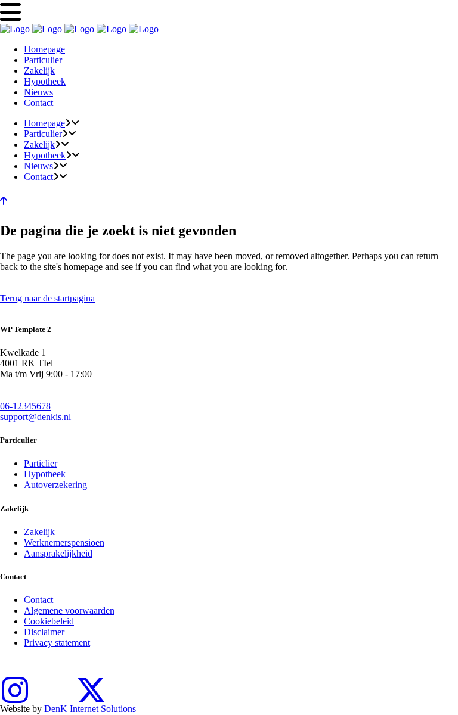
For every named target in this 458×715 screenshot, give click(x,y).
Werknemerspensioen (64, 542)
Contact (38, 600)
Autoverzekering (55, 485)
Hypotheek (45, 474)
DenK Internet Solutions (90, 709)
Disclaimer (44, 632)
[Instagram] (15, 682)
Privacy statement (57, 643)
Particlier (40, 463)
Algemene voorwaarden (69, 610)
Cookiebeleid (49, 621)
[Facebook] (53, 682)
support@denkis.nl (35, 417)
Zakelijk (39, 532)
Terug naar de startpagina (47, 298)
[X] (91, 682)
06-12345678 (25, 406)
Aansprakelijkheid (58, 553)
